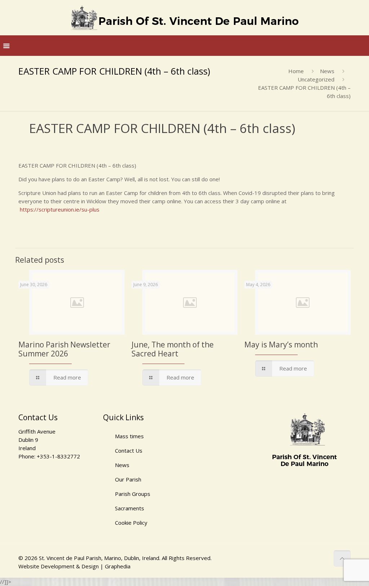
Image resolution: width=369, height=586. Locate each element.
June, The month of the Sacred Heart (173, 349)
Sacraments (129, 508)
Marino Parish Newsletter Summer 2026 (64, 349)
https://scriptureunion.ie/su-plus (59, 209)
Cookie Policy (131, 522)
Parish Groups (132, 493)
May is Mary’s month (281, 344)
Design (90, 566)
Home (296, 71)
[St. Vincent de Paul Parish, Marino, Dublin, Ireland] (184, 17)
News (327, 71)
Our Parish (128, 479)
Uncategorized (316, 79)
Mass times (129, 436)
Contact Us (128, 450)
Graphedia (117, 566)
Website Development (46, 566)
